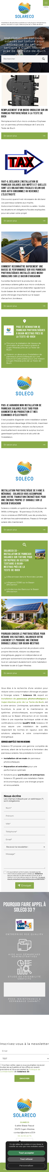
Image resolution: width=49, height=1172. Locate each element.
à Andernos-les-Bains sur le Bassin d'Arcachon (22, 590)
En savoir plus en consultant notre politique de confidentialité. (26, 878)
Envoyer (26, 885)
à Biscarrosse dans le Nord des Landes (24, 577)
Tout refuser (26, 1159)
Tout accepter (26, 1153)
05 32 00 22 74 (24, 1136)
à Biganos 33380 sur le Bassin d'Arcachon (20, 583)
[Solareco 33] (24, 10)
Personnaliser (26, 1165)
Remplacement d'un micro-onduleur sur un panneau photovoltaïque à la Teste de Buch (24, 113)
